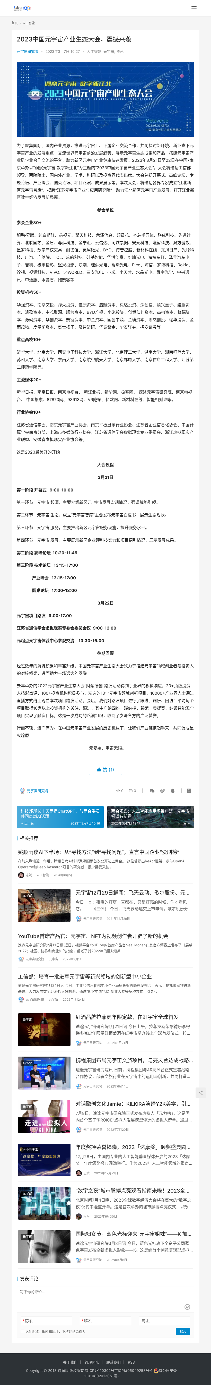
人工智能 (94, 51)
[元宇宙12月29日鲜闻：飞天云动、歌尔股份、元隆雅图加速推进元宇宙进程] (44, 905)
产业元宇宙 (30, 1150)
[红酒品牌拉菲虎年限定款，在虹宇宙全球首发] (44, 1029)
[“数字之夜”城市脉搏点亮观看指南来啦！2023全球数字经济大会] (44, 1203)
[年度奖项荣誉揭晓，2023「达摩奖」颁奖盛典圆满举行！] (44, 1159)
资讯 (120, 51)
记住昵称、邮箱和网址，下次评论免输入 (54, 1331)
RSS (131, 1362)
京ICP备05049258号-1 (134, 1370)
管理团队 (92, 1362)
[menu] (194, 8)
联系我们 (113, 1362)
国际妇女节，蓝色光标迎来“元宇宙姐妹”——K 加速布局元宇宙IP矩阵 (134, 1234)
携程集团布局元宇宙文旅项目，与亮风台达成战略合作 (132, 1060)
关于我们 (70, 1362)
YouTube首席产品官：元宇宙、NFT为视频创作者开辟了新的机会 (93, 936)
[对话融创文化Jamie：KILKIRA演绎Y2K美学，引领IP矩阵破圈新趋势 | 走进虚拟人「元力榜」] (44, 1116)
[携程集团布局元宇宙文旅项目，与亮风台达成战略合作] (44, 1073)
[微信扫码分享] (152, 791)
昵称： (29, 1321)
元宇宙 (108, 51)
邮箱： (88, 1321)
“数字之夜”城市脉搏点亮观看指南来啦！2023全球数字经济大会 (133, 1191)
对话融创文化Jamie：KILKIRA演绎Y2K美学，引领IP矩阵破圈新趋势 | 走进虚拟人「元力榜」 (133, 1104)
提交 (183, 1331)
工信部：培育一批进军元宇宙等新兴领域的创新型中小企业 (85, 977)
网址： (147, 1321)
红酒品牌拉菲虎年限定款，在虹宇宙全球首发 (127, 1017)
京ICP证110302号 (99, 1370)
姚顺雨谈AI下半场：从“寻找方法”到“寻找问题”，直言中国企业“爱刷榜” (98, 852)
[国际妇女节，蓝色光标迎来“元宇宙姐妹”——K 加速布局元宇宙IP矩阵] (44, 1246)
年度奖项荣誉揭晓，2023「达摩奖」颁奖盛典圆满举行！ (133, 1147)
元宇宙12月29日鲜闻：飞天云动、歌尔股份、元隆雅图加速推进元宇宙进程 (133, 893)
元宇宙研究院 (27, 51)
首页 (15, 23)
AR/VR (27, 1063)
